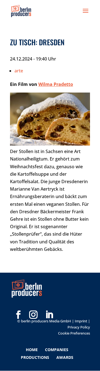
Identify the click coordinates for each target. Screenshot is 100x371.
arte (18, 71)
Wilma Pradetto (55, 84)
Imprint (81, 321)
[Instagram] (33, 305)
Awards (64, 357)
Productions (35, 357)
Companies (56, 349)
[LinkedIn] (49, 305)
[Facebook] (18, 305)
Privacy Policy (79, 327)
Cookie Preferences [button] (74, 333)
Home (32, 349)
